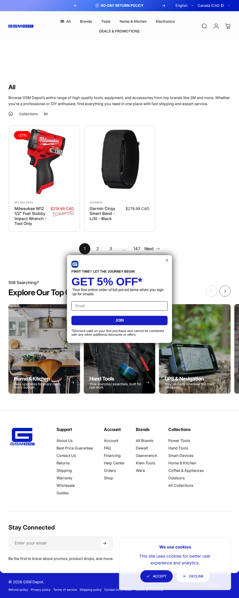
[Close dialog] (167, 260)
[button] (74, 264)
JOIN (119, 320)
